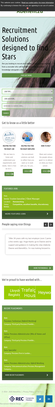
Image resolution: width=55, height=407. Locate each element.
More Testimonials (41, 268)
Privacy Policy (28, 392)
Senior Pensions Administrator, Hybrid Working (24, 363)
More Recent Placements (14, 375)
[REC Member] (21, 396)
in (49, 399)
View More (10, 174)
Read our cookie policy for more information (37, 3)
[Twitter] (40, 398)
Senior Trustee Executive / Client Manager (22, 198)
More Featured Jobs (15, 214)
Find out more (26, 75)
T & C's (39, 392)
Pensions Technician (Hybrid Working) (20, 321)
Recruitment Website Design (10, 404)
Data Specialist (10, 350)
